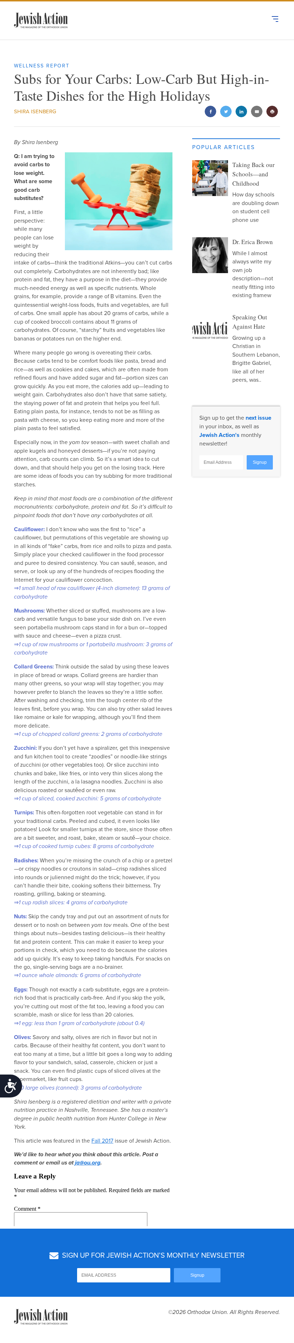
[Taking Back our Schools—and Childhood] (210, 178)
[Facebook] (210, 112)
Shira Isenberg (35, 111)
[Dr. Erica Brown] (210, 255)
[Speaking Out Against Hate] (210, 330)
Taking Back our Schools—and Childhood (253, 174)
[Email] (257, 112)
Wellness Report (42, 66)
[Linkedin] (241, 112)
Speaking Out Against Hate (249, 321)
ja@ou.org (87, 1162)
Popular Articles (223, 147)
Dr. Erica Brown (252, 242)
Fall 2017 (102, 1141)
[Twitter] (226, 112)
